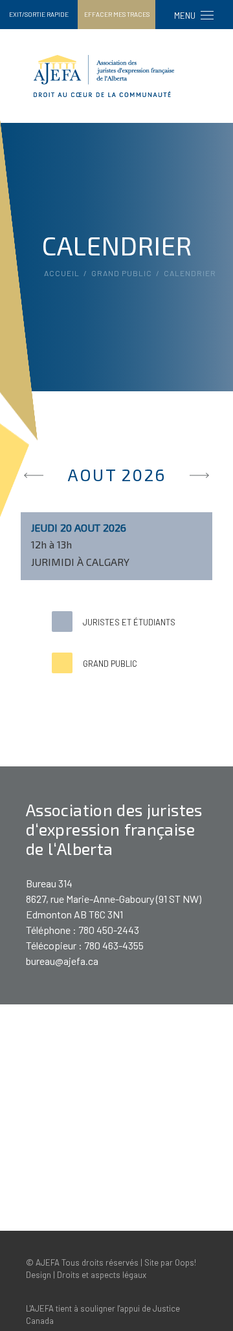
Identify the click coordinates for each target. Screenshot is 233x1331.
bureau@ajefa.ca (62, 961)
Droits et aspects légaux (101, 1275)
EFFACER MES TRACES (117, 14)
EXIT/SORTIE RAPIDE (39, 14)
